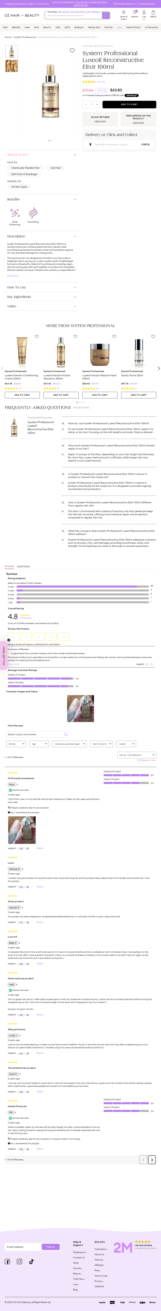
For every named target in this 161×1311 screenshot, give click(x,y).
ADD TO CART (22, 395)
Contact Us (43, 4)
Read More (13, 276)
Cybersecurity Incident (101, 1249)
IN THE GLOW (151, 27)
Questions (23, 566)
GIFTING (108, 27)
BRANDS (16, 27)
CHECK (145, 144)
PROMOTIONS (133, 27)
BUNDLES (79, 27)
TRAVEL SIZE (94, 27)
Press (97, 1270)
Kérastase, (64, 12)
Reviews (9, 566)
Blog (75, 1289)
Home (8, 37)
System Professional (25, 37)
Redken (95, 12)
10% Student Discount (124, 4)
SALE (119, 27)
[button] (4, 655)
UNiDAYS (99, 1286)
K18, (88, 12)
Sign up (51, 1247)
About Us (99, 1254)
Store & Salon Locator (77, 1268)
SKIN (36, 27)
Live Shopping (78, 1284)
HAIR (27, 27)
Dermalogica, (78, 12)
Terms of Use (100, 1275)
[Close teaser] (8, 640)
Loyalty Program (146, 4)
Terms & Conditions (100, 1259)
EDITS (67, 27)
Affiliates (98, 1265)
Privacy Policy (98, 1281)
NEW (5, 27)
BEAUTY (47, 27)
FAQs (76, 1262)
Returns (77, 1273)
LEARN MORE (80, 5)
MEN (58, 27)
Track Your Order (78, 1279)
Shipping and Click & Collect (20, 4)
